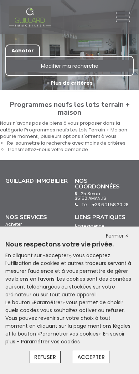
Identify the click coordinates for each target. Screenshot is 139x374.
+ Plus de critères (69, 83)
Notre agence (89, 226)
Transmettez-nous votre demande (47, 149)
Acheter (13, 224)
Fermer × (117, 235)
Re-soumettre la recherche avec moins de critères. (67, 143)
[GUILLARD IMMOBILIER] (30, 17)
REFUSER (45, 357)
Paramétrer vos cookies (50, 341)
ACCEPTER (91, 357)
